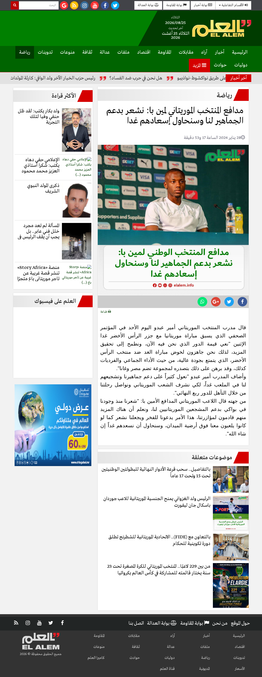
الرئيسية (239, 52)
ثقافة (87, 52)
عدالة (105, 52)
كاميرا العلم (96, 657)
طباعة (104, 312)
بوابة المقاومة (174, 5)
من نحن (219, 623)
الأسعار (240, 668)
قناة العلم (167, 668)
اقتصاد (143, 52)
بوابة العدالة (146, 5)
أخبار (219, 52)
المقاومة (164, 52)
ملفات (123, 52)
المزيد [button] (197, 66)
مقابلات (186, 52)
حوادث (220, 65)
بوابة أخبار (201, 5)
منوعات (67, 52)
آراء (204, 52)
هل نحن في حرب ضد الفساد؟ (152, 78)
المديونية (204, 668)
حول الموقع (240, 623)
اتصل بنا (136, 623)
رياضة (24, 52)
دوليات (240, 65)
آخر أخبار (238, 78)
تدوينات (45, 52)
